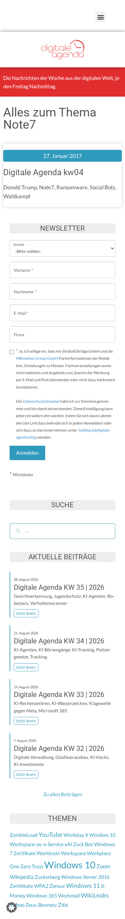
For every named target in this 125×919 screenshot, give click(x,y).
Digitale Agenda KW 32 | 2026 (59, 748)
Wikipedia (22, 876)
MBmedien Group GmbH (37, 358)
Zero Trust (31, 866)
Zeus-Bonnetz (41, 905)
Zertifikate (21, 886)
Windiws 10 (102, 835)
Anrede (18, 240)
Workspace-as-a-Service (36, 844)
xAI (68, 844)
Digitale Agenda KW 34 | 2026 (59, 641)
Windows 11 (83, 885)
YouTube (50, 834)
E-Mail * (21, 308)
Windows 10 (70, 864)
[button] (100, 17)
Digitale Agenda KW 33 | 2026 (59, 695)
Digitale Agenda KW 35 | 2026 (59, 587)
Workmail (69, 895)
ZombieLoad (24, 835)
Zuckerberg (47, 877)
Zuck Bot (83, 844)
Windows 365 (41, 895)
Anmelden (27, 453)
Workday (73, 835)
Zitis (63, 904)
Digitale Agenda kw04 (43, 172)
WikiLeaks (95, 895)
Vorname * (23, 265)
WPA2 (41, 886)
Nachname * (25, 287)
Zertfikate (24, 853)
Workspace (73, 853)
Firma (19, 330)
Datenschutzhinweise (41, 401)
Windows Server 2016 (85, 877)
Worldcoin (48, 853)
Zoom (103, 866)
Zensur (57, 886)
